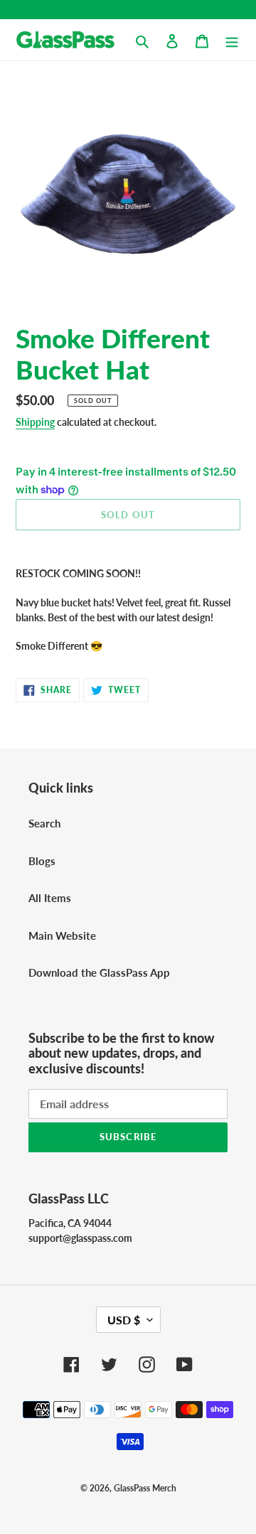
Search (44, 823)
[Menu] (232, 39)
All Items (49, 897)
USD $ (123, 1319)
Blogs (41, 860)
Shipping (35, 422)
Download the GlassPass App (99, 972)
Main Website (62, 935)
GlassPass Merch (145, 1488)
